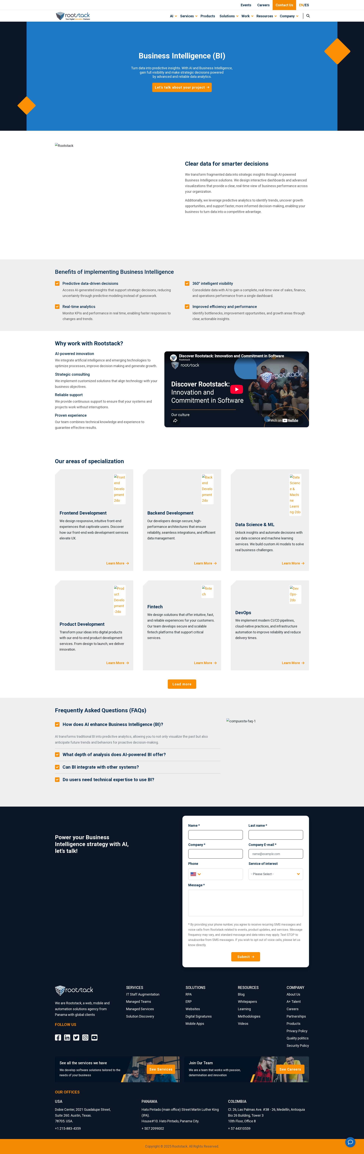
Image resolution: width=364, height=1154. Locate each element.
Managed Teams (138, 1002)
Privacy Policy (297, 1031)
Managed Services (140, 1009)
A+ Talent (294, 1002)
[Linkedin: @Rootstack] (67, 1035)
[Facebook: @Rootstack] (58, 1035)
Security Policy (298, 1046)
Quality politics (298, 1038)
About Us (293, 994)
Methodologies (249, 1016)
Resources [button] (265, 16)
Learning (244, 1009)
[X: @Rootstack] (76, 1035)
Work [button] (246, 16)
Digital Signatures (199, 1016)
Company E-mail (262, 845)
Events (246, 5)
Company (196, 845)
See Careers (290, 1069)
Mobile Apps (195, 1024)
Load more (182, 684)
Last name (258, 825)
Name (194, 825)
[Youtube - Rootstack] (94, 1035)
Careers (263, 5)
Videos (243, 1024)
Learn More (115, 563)
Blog (241, 994)
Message (196, 885)
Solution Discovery (140, 1016)
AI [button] (171, 16)
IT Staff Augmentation (142, 994)
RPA (189, 994)
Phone (193, 864)
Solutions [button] (227, 16)
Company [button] (287, 16)
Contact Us (284, 5)
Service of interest (263, 864)
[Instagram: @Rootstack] (85, 1035)
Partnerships (296, 1016)
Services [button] (187, 16)
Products (208, 16)
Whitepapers (247, 1002)
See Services (161, 1069)
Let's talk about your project (180, 87)
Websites (193, 1009)
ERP (189, 1002)
